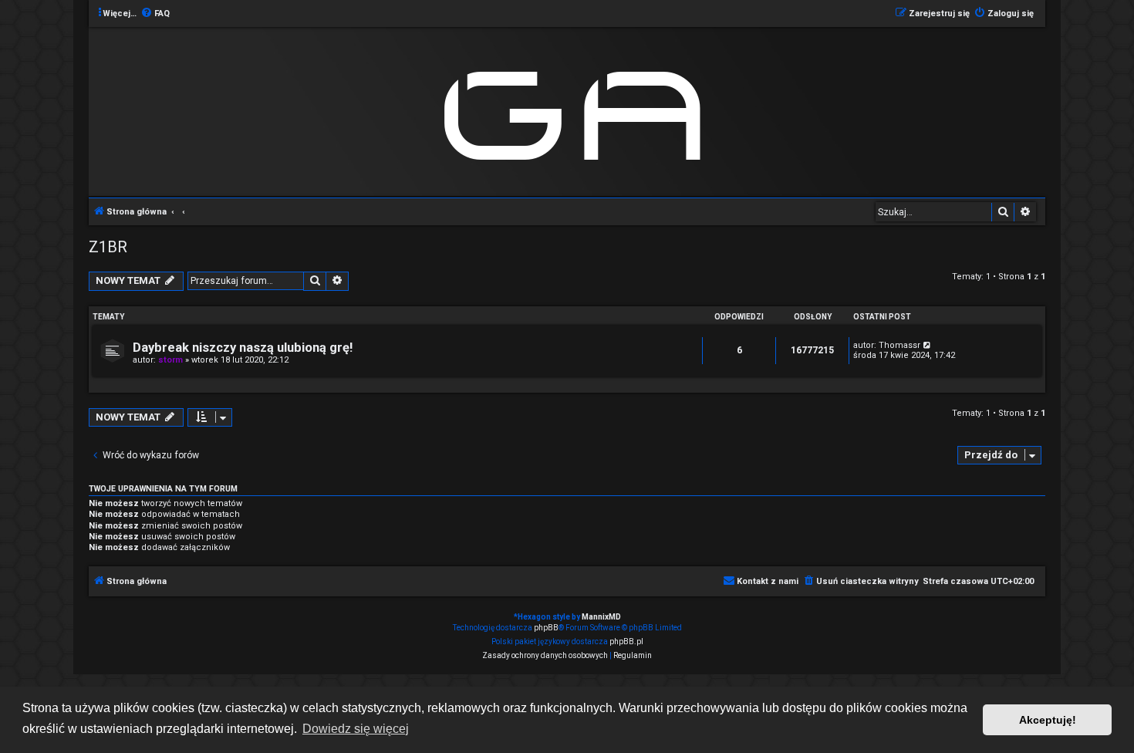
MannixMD (601, 617)
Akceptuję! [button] (1047, 720)
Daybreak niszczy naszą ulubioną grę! (243, 347)
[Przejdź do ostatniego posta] (928, 345)
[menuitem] (155, 14)
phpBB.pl (626, 641)
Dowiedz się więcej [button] (355, 728)
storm (170, 360)
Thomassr (899, 345)
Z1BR (108, 247)
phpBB (546, 627)
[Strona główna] (579, 111)
